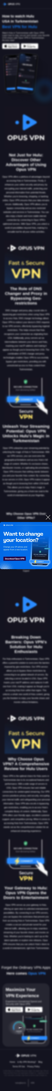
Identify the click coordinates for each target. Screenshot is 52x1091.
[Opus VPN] (26, 545)
